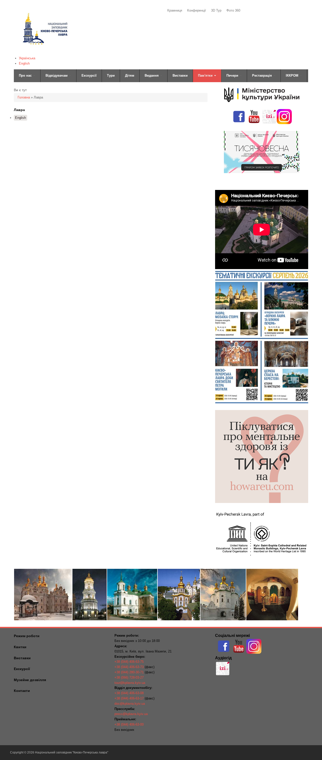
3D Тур (216, 10)
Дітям (129, 75)
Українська (27, 58)
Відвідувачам (57, 75)
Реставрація (262, 75)
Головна (24, 97)
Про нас (26, 75)
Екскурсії (89, 75)
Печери (232, 75)
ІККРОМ (292, 75)
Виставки (180, 75)
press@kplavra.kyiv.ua (131, 714)
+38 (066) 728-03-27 (129, 677)
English (24, 63)
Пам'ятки (206, 75)
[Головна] (44, 52)
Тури (111, 75)
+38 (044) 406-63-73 (129, 667)
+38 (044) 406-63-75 (129, 662)
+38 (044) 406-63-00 (129, 724)
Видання (152, 75)
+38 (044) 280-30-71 (129, 672)
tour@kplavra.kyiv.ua (129, 683)
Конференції (196, 10)
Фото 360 (233, 10)
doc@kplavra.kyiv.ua (129, 703)
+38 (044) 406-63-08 (129, 693)
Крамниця (174, 10)
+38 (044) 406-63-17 (129, 698)
